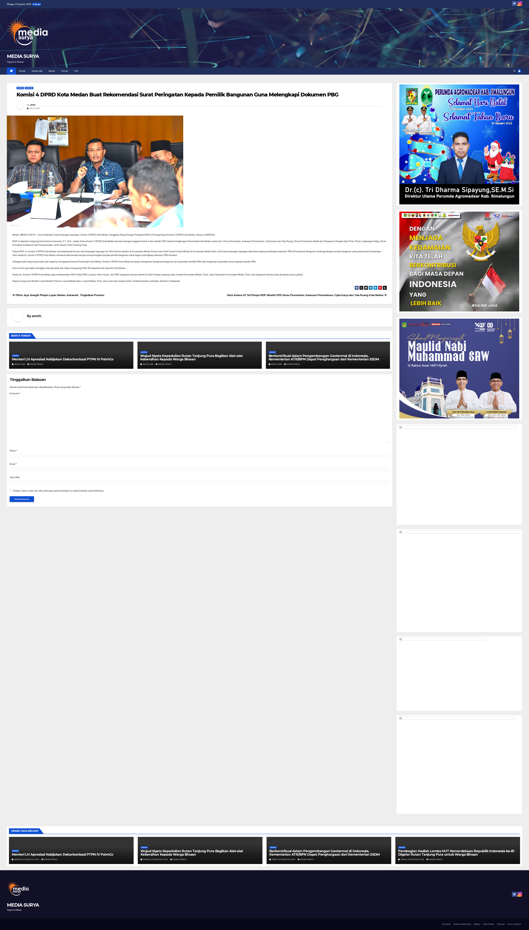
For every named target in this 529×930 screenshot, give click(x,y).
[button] (514, 71)
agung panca (36, 364)
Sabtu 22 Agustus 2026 (284, 859)
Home (22, 71)
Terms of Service (514, 924)
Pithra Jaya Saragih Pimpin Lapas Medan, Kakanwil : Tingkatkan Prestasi (59, 295)
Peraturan (501, 924)
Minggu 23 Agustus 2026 (27, 859)
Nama (13, 451)
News (52, 71)
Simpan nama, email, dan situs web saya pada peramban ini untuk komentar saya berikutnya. (58, 491)
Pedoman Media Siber (462, 924)
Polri (64, 71)
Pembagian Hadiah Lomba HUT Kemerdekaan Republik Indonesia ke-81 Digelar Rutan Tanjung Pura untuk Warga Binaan (456, 852)
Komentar (15, 393)
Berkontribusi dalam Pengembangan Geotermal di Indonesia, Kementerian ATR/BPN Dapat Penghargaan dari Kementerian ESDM (324, 357)
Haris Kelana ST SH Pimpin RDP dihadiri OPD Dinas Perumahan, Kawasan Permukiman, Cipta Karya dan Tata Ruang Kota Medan (305, 295)
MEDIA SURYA (23, 56)
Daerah (20, 88)
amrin (33, 105)
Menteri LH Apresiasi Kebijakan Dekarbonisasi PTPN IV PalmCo (62, 359)
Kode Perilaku (488, 924)
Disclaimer (446, 924)
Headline (37, 71)
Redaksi (477, 924)
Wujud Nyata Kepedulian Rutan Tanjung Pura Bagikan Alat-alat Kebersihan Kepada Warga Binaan (191, 357)
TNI (76, 71)
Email (13, 464)
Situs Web (15, 477)
